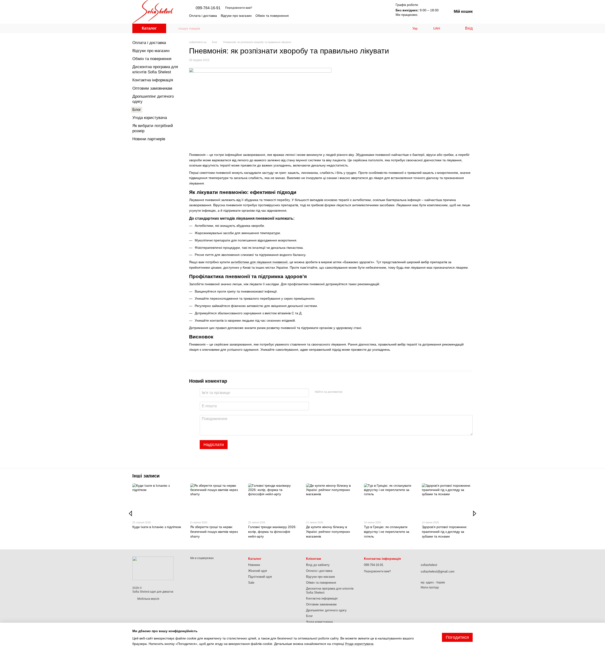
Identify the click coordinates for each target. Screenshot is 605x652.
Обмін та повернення (272, 16)
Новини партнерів (148, 139)
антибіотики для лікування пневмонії (259, 262)
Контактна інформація (152, 80)
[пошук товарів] (174, 28)
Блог (136, 109)
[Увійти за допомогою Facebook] (347, 392)
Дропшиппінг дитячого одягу (326, 610)
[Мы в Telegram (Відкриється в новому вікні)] (367, 16)
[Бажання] (451, 28)
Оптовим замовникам (152, 88)
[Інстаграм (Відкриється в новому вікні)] (361, 16)
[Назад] (130, 513)
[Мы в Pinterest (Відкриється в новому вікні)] (378, 16)
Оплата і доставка (203, 16)
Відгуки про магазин (236, 16)
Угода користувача (149, 117)
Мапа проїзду (430, 587)
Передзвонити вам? (238, 7)
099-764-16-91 (208, 8)
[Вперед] (474, 513)
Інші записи (146, 475)
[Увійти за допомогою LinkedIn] (363, 392)
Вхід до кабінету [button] (318, 565)
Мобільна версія (148, 598)
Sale (251, 582)
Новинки (254, 565)
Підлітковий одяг (260, 576)
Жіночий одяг (257, 571)
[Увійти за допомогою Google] (355, 392)
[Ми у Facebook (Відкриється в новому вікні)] (373, 16)
